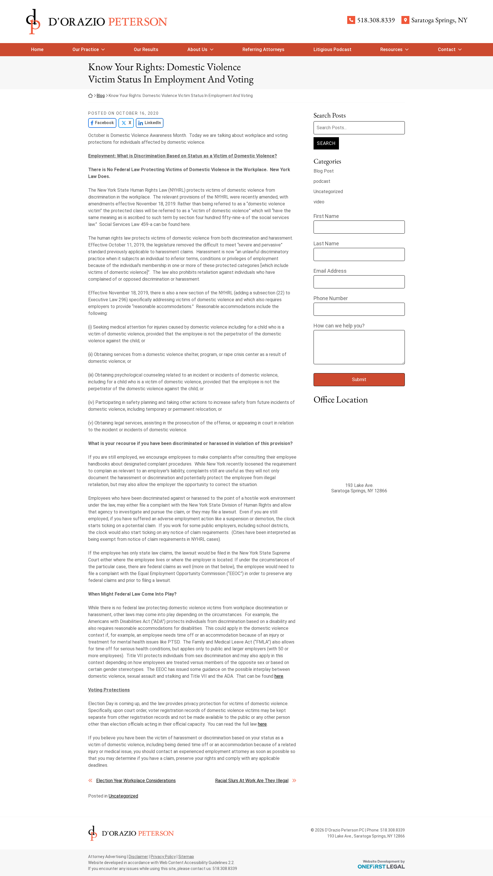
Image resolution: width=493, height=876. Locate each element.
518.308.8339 (376, 20)
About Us (197, 49)
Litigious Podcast (332, 49)
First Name (326, 216)
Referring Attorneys (263, 49)
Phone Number (331, 298)
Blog (101, 95)
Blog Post (324, 171)
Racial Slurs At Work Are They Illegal (251, 780)
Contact (447, 49)
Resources (391, 49)
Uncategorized (123, 796)
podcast (322, 181)
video (319, 202)
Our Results (146, 49)
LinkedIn (148, 122)
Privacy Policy (163, 856)
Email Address (330, 271)
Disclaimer (138, 856)
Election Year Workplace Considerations (136, 780)
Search (326, 143)
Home (37, 49)
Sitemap (186, 856)
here (278, 676)
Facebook (101, 122)
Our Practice (85, 49)
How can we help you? (339, 326)
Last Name (326, 243)
